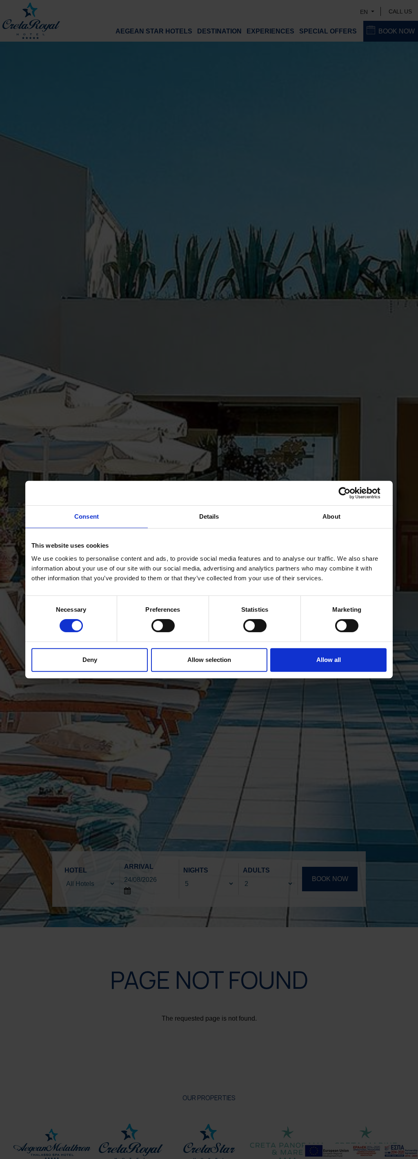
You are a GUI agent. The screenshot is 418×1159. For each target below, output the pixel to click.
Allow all (328, 659)
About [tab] (331, 516)
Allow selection (209, 659)
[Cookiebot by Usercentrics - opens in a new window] (351, 493)
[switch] (163, 625)
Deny (89, 659)
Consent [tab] (86, 516)
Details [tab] (209, 516)
